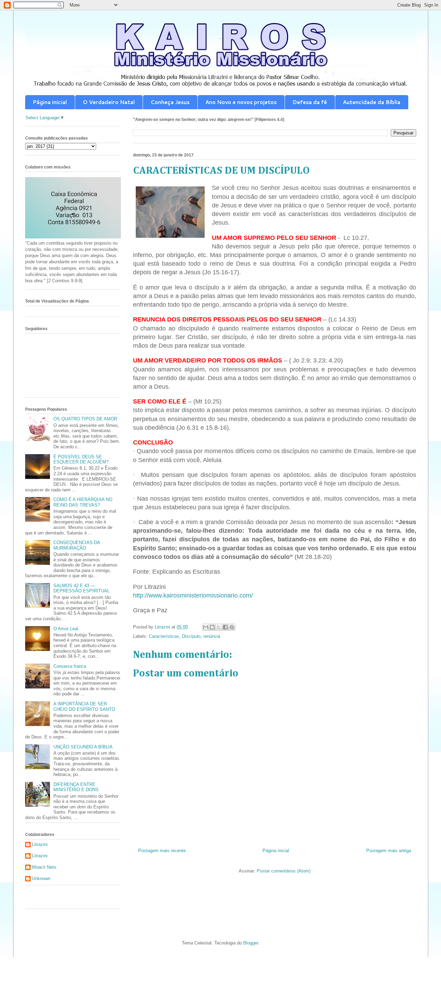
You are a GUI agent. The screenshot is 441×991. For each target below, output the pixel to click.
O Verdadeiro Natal (109, 102)
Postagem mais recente (162, 850)
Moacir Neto (44, 867)
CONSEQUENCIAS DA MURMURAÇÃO (76, 545)
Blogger (250, 943)
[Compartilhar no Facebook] (225, 627)
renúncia (211, 636)
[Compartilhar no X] (218, 627)
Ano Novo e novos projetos (241, 102)
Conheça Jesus (170, 102)
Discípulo (191, 636)
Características (164, 636)
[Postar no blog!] (212, 627)
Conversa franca (69, 666)
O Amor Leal (65, 628)
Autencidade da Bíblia (371, 102)
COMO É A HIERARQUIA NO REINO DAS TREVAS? (82, 502)
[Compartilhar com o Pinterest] (231, 627)
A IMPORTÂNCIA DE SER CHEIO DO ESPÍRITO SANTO (84, 706)
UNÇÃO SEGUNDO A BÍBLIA (83, 746)
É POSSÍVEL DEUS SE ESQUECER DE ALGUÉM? (81, 459)
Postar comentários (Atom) (283, 870)
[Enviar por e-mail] (205, 627)
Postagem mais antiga (388, 850)
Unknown (41, 878)
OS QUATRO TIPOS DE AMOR (85, 418)
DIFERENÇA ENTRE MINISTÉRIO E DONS (76, 787)
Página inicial (50, 102)
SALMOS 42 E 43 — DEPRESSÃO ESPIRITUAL (81, 588)
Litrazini (40, 844)
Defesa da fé (310, 102)
